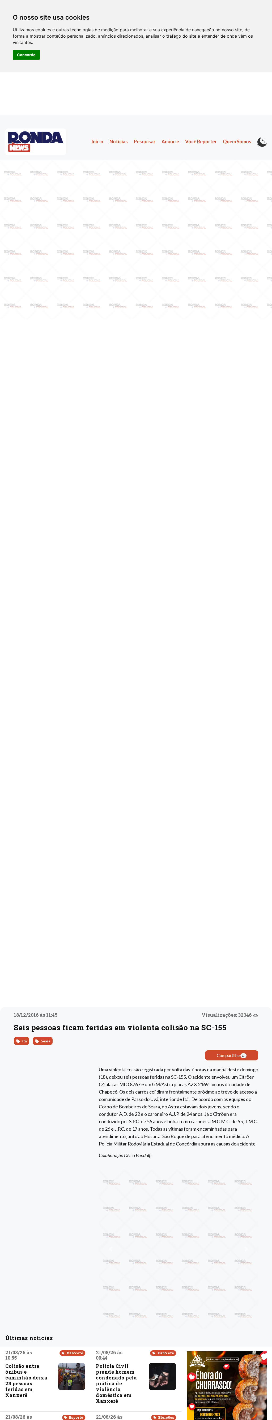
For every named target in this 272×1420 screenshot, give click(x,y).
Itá (24, 1041)
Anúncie (170, 141)
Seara (45, 1041)
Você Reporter (201, 141)
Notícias (118, 141)
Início (97, 141)
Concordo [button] (26, 54)
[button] (111, 1249)
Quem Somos (237, 141)
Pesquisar (144, 141)
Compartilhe (231, 1055)
